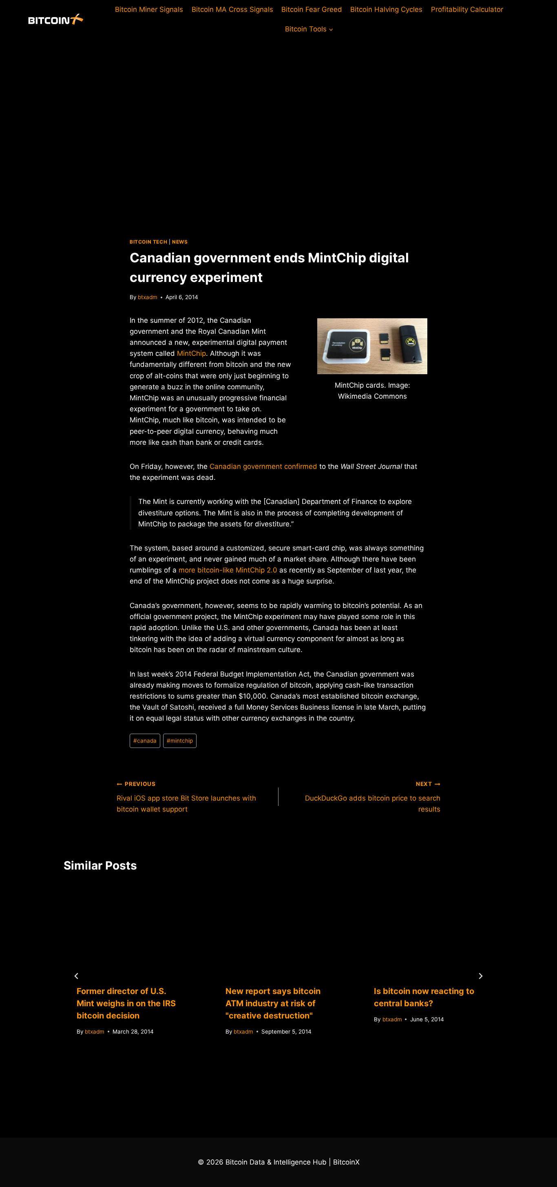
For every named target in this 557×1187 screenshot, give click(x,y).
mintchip (180, 740)
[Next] (480, 976)
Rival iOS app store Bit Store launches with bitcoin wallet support (186, 797)
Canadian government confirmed (263, 466)
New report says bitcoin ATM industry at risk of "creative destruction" (272, 1003)
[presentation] (130, 928)
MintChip (191, 353)
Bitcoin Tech (148, 242)
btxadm (147, 297)
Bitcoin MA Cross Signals (232, 9)
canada (145, 740)
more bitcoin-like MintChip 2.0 (228, 570)
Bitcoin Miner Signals (149, 9)
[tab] (262, 1075)
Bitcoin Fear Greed (311, 9)
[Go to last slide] (76, 976)
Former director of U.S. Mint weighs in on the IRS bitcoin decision (126, 1003)
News (180, 242)
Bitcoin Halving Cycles (386, 9)
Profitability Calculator (467, 9)
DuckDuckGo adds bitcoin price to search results (372, 797)
